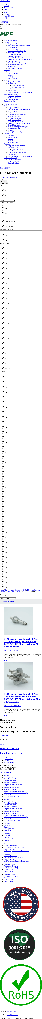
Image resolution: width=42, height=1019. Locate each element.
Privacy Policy (8, 871)
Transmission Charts (10, 101)
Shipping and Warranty (11, 868)
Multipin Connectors (14, 56)
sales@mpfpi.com (12, 1015)
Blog (5, 9)
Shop (6, 590)
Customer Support (9, 864)
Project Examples (13, 97)
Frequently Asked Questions (16, 82)
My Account (4, 21)
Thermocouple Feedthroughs (17, 51)
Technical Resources (18, 85)
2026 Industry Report (10, 40)
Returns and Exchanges (11, 866)
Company (7, 70)
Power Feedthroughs (14, 54)
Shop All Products (13, 44)
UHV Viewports (13, 49)
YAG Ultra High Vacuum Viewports (19, 45)
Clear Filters (4, 183)
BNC (24, 590)
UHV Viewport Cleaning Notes (17, 89)
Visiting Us (11, 77)
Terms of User (8, 869)
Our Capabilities (13, 73)
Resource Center (13, 84)
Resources (7, 80)
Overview (11, 71)
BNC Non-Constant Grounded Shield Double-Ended (20, 591)
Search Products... (5, 24)
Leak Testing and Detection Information (20, 92)
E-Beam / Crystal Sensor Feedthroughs (20, 59)
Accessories (11, 66)
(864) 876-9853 (5, 1)
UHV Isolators (12, 47)
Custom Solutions (13, 99)
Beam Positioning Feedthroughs (18, 63)
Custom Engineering (10, 94)
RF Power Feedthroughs (15, 52)
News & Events (9, 7)
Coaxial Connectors (14, 61)
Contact (6, 6)
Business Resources (18, 87)
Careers (10, 75)
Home (6, 4)
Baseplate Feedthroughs (15, 64)
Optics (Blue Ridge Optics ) (16, 68)
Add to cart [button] (7, 661)
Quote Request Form (14, 96)
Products (6, 42)
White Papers (12, 90)
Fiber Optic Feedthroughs (16, 58)
